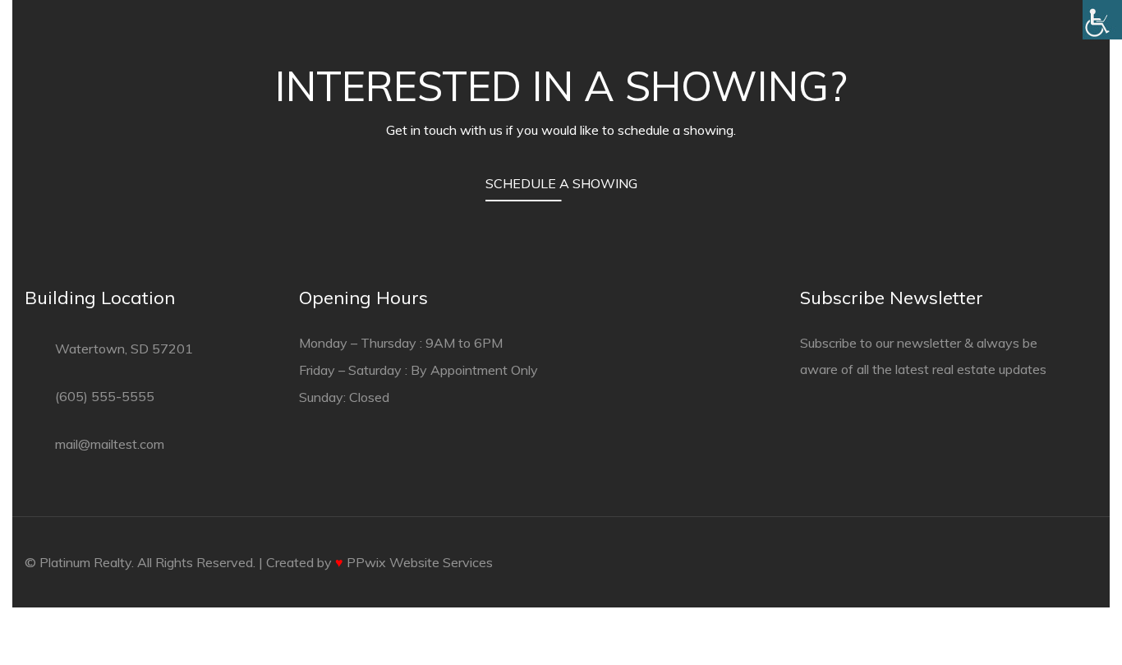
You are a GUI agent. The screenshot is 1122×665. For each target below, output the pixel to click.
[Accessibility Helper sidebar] (1102, 19)
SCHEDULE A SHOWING (561, 183)
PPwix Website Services (420, 562)
